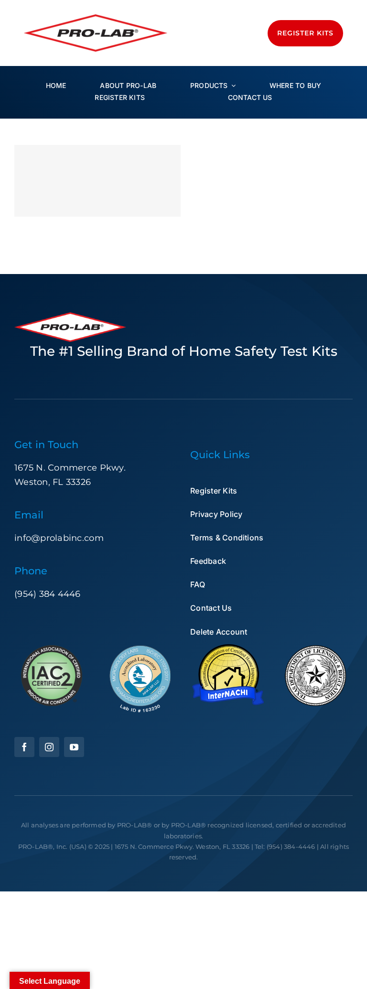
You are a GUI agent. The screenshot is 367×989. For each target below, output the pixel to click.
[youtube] (74, 747)
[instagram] (49, 747)
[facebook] (24, 747)
